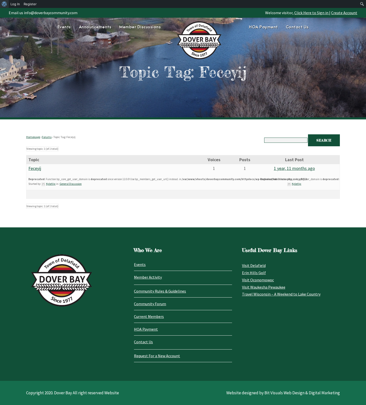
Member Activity (148, 277)
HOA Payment (263, 27)
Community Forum (150, 303)
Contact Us (297, 27)
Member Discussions (140, 27)
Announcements (95, 27)
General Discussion (71, 184)
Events (64, 27)
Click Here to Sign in (311, 12)
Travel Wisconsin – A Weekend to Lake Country (281, 294)
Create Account (344, 12)
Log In (15, 4)
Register (30, 4)
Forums (47, 137)
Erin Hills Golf (254, 272)
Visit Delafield (254, 265)
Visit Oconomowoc (258, 279)
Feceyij (34, 168)
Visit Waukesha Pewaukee (263, 287)
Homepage (33, 137)
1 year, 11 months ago (294, 168)
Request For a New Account (157, 355)
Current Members (149, 316)
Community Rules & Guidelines (160, 291)
